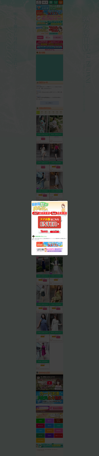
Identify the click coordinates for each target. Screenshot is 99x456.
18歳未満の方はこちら (41, 236)
